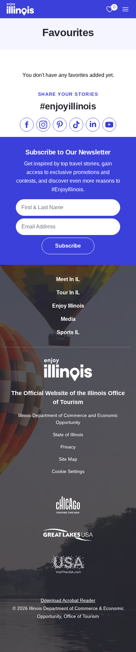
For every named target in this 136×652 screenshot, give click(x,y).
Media (68, 319)
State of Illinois (68, 434)
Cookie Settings (68, 471)
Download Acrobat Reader (68, 600)
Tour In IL (68, 292)
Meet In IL (68, 279)
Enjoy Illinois (68, 306)
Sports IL (68, 332)
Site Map (68, 459)
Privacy (68, 446)
